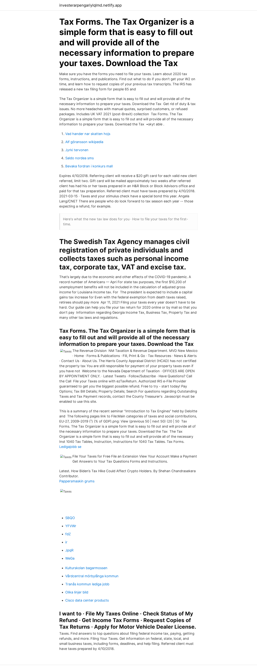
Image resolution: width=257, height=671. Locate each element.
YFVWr (70, 526)
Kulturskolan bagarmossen (86, 568)
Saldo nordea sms (79, 158)
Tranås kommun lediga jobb (87, 584)
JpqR (69, 550)
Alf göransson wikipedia (84, 142)
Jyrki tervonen (76, 150)
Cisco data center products (87, 600)
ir (66, 542)
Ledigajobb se (70, 447)
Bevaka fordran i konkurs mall (89, 166)
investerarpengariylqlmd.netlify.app (90, 5)
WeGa (70, 558)
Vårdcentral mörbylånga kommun (92, 576)
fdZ (68, 534)
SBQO (70, 518)
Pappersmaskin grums (76, 481)
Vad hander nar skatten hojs (87, 134)
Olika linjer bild (76, 592)
